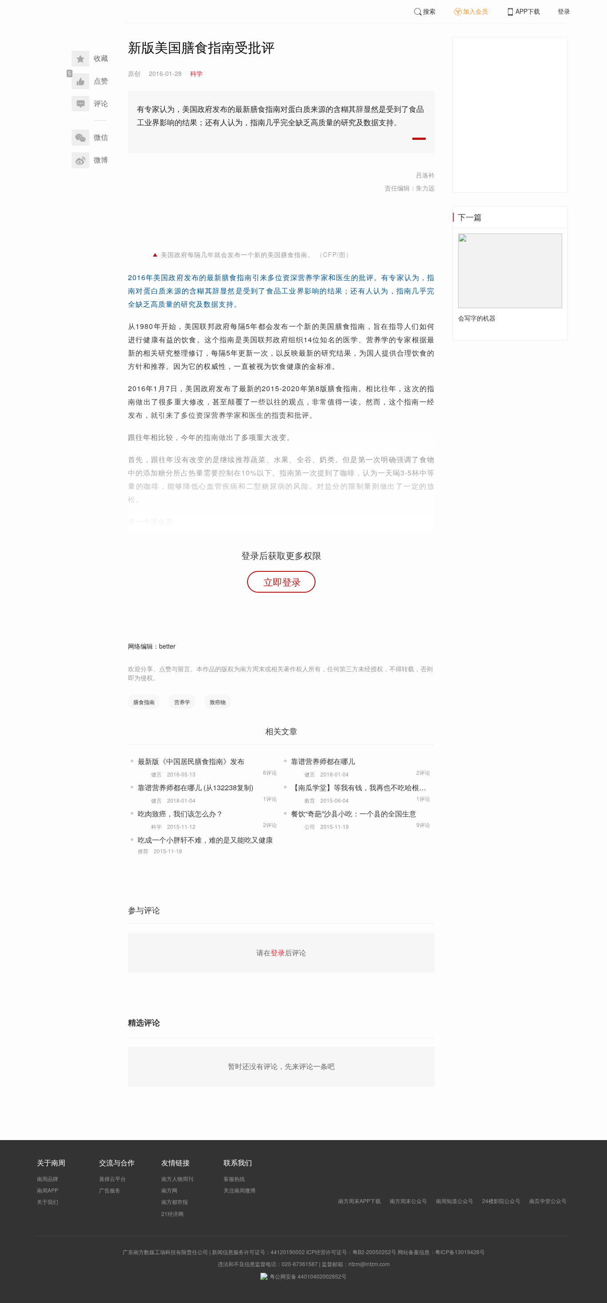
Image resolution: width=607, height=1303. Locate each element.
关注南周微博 (240, 1190)
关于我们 (47, 1201)
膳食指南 (144, 701)
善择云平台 (112, 1178)
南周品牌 (47, 1178)
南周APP (47, 1190)
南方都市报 (174, 1201)
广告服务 (109, 1190)
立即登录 (282, 581)
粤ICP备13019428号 (460, 1251)
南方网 (169, 1190)
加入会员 (475, 11)
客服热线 (234, 1178)
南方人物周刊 (177, 1178)
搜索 (429, 11)
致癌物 (218, 701)
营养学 (182, 701)
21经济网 (172, 1213)
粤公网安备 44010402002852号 (308, 1276)
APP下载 (527, 11)
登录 (564, 11)
